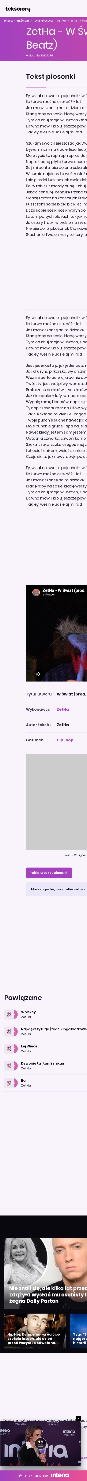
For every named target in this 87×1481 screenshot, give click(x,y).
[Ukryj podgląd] (78, 1418)
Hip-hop (62, 20)
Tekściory (23, 20)
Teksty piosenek (43, 20)
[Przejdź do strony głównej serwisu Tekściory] (17, 8)
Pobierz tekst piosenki (49, 872)
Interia (8, 20)
